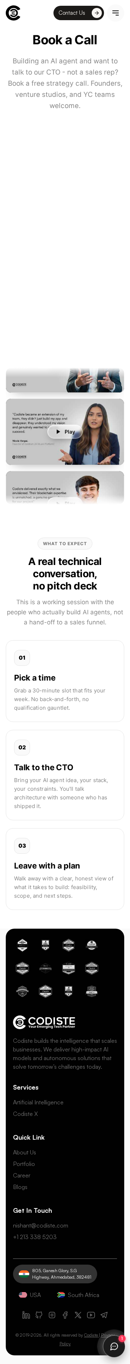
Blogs (20, 1186)
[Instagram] (52, 1315)
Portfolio (24, 1163)
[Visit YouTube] (91, 1315)
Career (21, 1175)
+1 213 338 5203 (35, 1236)
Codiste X (25, 1113)
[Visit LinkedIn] (26, 1315)
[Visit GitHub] (39, 1315)
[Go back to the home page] (13, 13)
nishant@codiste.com (40, 1225)
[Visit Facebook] (65, 1315)
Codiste (91, 1335)
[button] (65, 428)
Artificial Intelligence (38, 1102)
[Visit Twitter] (78, 1315)
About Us (24, 1152)
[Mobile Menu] (115, 13)
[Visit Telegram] (104, 1315)
